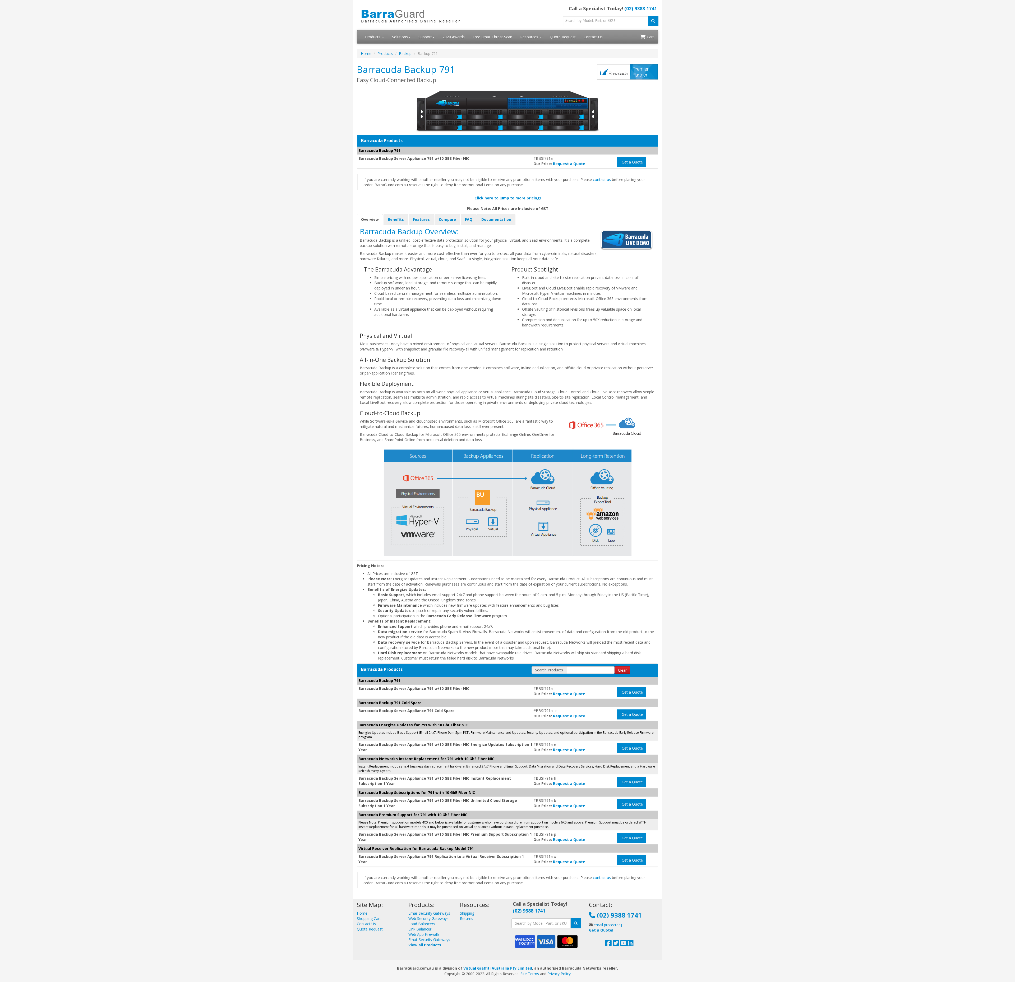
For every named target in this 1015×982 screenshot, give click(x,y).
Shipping (467, 913)
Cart (650, 36)
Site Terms (529, 973)
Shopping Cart (369, 918)
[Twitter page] (616, 944)
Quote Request (563, 36)
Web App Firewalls (424, 934)
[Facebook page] (608, 944)
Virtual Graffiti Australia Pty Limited (497, 968)
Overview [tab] (370, 219)
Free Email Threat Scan (492, 36)
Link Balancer (419, 929)
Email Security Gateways (429, 913)
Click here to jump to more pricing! (507, 197)
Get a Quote (632, 162)
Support (425, 36)
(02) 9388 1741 (640, 8)
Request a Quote (569, 163)
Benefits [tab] (396, 219)
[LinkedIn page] (630, 944)
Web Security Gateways (428, 918)
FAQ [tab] (468, 219)
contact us (602, 179)
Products (373, 36)
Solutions (400, 36)
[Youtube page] (623, 944)
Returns (466, 918)
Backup (405, 53)
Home (366, 53)
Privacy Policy (559, 973)
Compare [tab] (447, 219)
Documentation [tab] (496, 219)
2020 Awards (453, 36)
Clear (622, 670)
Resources (529, 36)
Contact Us (593, 36)
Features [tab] (421, 219)
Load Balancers (421, 923)
